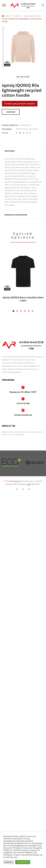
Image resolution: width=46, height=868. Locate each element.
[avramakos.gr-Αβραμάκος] (23, 5)
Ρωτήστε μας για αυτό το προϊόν (19, 103)
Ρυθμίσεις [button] (8, 862)
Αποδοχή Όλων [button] (23, 862)
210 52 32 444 (23, 403)
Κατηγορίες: (7, 129)
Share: (5, 133)
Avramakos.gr (15, 481)
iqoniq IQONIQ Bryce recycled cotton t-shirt (23, 299)
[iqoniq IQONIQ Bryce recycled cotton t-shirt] (23, 271)
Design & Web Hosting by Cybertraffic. (23, 484)
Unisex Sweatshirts (30, 129)
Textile (18, 129)
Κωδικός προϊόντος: (10, 125)
